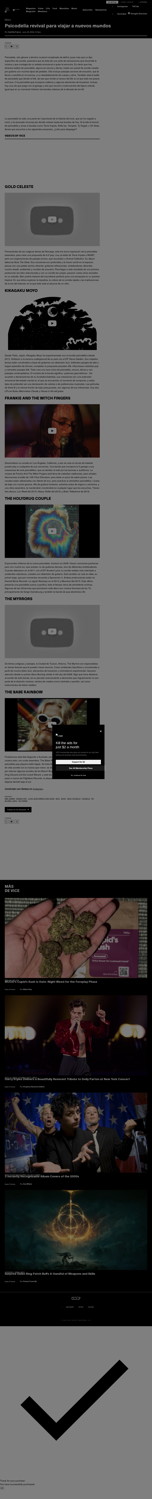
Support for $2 (78, 762)
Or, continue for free (78, 775)
